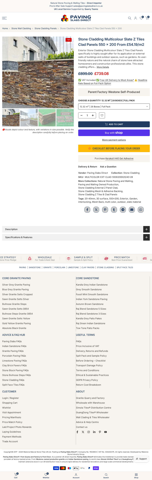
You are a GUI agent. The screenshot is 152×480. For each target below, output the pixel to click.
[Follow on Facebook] (77, 432)
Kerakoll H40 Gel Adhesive (119, 158)
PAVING (22, 267)
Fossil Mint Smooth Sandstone (92, 294)
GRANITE (47, 267)
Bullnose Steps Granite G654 (17, 313)
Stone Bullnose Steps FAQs (16, 375)
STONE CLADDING (105, 267)
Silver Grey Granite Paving (16, 284)
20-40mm (90, 198)
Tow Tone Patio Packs (87, 328)
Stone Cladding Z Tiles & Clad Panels (97, 194)
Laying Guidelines (11, 431)
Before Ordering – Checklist (91, 360)
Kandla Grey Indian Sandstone (92, 284)
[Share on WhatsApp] (141, 210)
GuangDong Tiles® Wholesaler (92, 412)
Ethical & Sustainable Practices (92, 375)
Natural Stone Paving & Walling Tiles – (76, 3)
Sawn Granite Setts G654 (15, 308)
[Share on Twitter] (96, 210)
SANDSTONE (35, 267)
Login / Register (10, 398)
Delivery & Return (87, 166)
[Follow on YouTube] (105, 432)
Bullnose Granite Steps (14, 304)
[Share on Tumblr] (114, 210)
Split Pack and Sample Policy (91, 355)
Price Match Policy (12, 422)
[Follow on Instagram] (88, 432)
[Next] (68, 72)
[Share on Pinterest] (105, 210)
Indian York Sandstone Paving (91, 299)
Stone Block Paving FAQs (15, 370)
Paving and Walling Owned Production (98, 184)
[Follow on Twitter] (83, 432)
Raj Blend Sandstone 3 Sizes (91, 313)
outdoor (121, 201)
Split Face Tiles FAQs (13, 384)
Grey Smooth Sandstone (89, 289)
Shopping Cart (9, 402)
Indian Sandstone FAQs (14, 346)
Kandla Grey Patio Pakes (89, 318)
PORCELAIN (59, 267)
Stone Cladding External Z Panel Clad (97, 187)
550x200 (114, 198)
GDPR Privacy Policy (87, 380)
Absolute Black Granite (14, 328)
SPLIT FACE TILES (125, 267)
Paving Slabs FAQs (12, 341)
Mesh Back (98, 201)
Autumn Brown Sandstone (89, 304)
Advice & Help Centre (87, 422)
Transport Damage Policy (89, 365)
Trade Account (10, 441)
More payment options (114, 139)
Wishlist (6, 407)
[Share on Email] (132, 210)
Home (5, 28)
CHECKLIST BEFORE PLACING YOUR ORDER (116, 148)
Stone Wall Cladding (21, 28)
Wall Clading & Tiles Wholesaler (93, 417)
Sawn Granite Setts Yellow (16, 318)
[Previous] (7, 72)
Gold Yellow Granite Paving (16, 323)
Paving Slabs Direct (97, 172)
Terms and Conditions (87, 370)
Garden (133, 198)
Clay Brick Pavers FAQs (14, 365)
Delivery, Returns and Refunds (92, 351)
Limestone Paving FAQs (14, 360)
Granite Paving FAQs (13, 351)
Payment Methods (11, 436)
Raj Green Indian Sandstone (90, 323)
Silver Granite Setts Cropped (17, 294)
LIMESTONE (73, 267)
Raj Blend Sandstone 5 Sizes (91, 308)
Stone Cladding (131, 172)
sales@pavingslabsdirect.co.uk (88, 6)
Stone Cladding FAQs (13, 380)
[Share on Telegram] (123, 210)
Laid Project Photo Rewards (16, 427)
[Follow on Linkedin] (94, 432)
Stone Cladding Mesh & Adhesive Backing (100, 191)
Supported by (76, 9)
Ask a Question (108, 166)
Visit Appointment (11, 412)
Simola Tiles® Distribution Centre (93, 407)
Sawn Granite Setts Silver (15, 299)
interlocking (84, 201)
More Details (103, 67)
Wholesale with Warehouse (90, 402)
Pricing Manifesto (11, 417)
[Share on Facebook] (87, 210)
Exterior (124, 198)
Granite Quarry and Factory (90, 398)
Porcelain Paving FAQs (14, 355)
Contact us (81, 427)
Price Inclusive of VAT (87, 346)
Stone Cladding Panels (46, 28)
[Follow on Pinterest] (100, 432)
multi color (110, 201)
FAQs (78, 341)
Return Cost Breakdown (88, 384)
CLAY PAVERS (87, 267)
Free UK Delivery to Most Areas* (117, 80)
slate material (134, 201)
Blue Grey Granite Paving (15, 289)
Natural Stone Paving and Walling (115, 181)
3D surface (102, 198)
